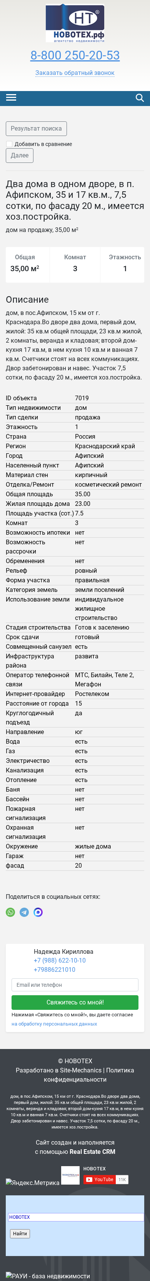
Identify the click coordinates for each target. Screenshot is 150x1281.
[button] (75, 73)
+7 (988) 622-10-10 (60, 960)
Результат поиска (36, 128)
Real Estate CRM (92, 1151)
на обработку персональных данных (54, 1024)
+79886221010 (54, 969)
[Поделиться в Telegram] (24, 912)
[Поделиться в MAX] (38, 912)
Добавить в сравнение (43, 144)
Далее (19, 155)
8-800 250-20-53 (75, 55)
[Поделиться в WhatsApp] (10, 912)
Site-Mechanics (81, 1070)
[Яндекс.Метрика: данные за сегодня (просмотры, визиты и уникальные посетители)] (33, 1183)
